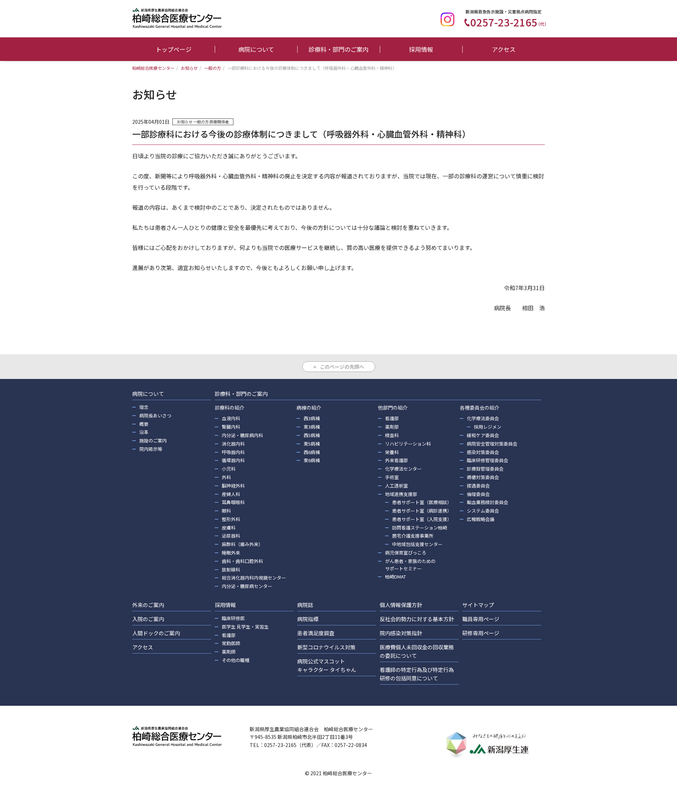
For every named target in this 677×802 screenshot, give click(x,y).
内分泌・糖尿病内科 (242, 435)
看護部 (392, 418)
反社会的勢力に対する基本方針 (417, 619)
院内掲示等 (150, 449)
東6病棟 (312, 460)
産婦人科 (231, 494)
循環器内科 (233, 460)
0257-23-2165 (509, 21)
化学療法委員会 (483, 418)
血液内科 (231, 418)
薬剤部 (392, 426)
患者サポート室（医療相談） (422, 502)
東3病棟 (312, 426)
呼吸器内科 (233, 452)
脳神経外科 (233, 485)
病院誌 (305, 604)
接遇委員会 (478, 485)
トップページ (173, 49)
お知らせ (185, 121)
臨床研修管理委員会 (487, 460)
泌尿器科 (231, 535)
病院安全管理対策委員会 (492, 443)
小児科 (229, 468)
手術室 (392, 477)
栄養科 (392, 452)
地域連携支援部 (401, 494)
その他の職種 (235, 660)
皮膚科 (229, 527)
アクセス (504, 49)
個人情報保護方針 (401, 604)
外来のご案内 (148, 604)
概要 (143, 424)
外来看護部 (396, 460)
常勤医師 (231, 643)
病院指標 (307, 619)
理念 (143, 407)
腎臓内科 (231, 426)
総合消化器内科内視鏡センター (254, 577)
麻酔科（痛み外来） (242, 544)
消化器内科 (233, 443)
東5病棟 (312, 443)
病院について (256, 49)
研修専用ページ (480, 633)
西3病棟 (312, 418)
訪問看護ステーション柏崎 (419, 527)
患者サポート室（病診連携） (422, 510)
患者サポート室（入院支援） (422, 519)
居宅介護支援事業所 (412, 535)
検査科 (392, 435)
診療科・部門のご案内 (338, 49)
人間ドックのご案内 (156, 633)
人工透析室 (396, 485)
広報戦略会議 (480, 519)
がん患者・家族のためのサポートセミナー (410, 565)
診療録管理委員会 (485, 468)
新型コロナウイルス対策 (326, 647)
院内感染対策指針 (401, 633)
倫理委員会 (478, 494)
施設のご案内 (153, 440)
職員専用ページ (480, 619)
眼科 (226, 510)
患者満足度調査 (315, 633)
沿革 (143, 432)
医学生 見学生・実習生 (245, 626)
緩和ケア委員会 (483, 435)
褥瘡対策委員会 (483, 477)
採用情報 (421, 49)
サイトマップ (478, 604)
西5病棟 (312, 435)
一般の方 (201, 121)
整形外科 (231, 519)
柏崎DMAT (395, 576)
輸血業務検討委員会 (487, 502)
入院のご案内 (148, 619)
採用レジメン (487, 426)
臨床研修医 (233, 618)
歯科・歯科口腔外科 (242, 561)
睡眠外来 (231, 552)
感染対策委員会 (483, 452)
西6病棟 (312, 452)
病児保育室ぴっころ (405, 552)
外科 (226, 477)
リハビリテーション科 (408, 443)
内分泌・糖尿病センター (247, 586)
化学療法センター (403, 468)
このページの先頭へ (342, 366)
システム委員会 (483, 510)
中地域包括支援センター (417, 544)
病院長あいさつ (155, 415)
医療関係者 (219, 121)
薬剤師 (229, 651)
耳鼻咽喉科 (233, 502)
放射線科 (231, 569)
